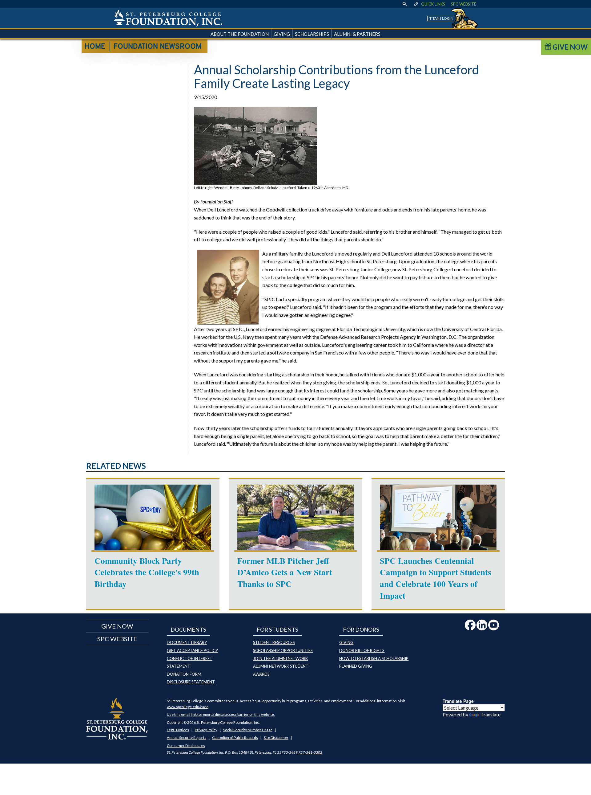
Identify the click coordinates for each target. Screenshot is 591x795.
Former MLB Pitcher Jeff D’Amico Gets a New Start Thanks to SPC (284, 572)
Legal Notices (178, 729)
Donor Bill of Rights (361, 650)
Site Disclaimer (276, 737)
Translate (490, 714)
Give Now (569, 47)
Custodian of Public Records (235, 737)
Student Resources (274, 642)
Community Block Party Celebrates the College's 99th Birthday (146, 572)
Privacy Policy (206, 729)
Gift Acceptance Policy (192, 650)
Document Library (187, 642)
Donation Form (184, 674)
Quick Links (433, 4)
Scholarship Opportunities (283, 650)
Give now (117, 626)
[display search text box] (405, 4)
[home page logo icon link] (168, 18)
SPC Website (463, 4)
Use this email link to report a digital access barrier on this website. (221, 714)
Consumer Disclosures (186, 745)
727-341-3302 (310, 752)
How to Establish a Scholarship (373, 658)
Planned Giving (355, 666)
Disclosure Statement (191, 681)
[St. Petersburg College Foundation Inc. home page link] (117, 718)
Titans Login (441, 18)
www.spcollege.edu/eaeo (187, 706)
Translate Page (458, 701)
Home (95, 46)
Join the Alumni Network (280, 658)
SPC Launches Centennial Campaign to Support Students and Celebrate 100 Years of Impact (435, 578)
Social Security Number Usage (247, 729)
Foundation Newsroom (158, 46)
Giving (346, 642)
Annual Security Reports (186, 737)
